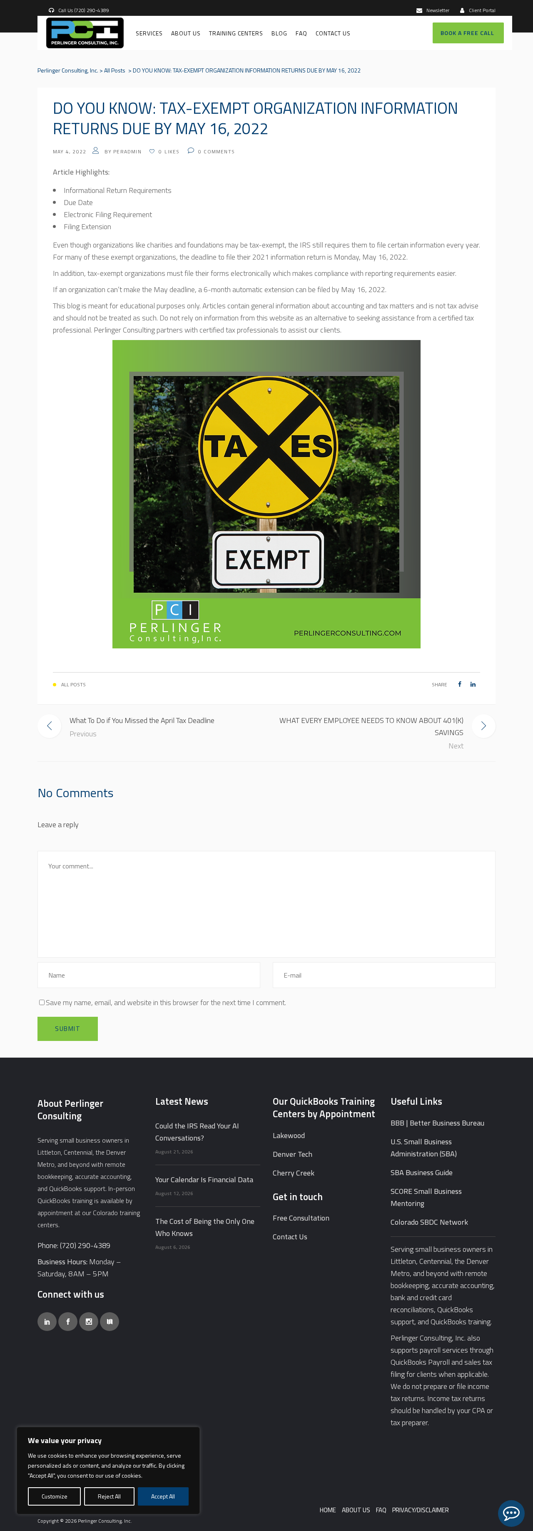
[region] (108, 1470)
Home (328, 1510)
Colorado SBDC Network (429, 1222)
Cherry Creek (293, 1172)
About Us (356, 1510)
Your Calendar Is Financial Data (204, 1179)
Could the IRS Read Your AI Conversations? (197, 1131)
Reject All (109, 1496)
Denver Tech (292, 1154)
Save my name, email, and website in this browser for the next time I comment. (166, 1002)
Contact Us (290, 1236)
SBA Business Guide (422, 1172)
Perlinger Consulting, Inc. (67, 70)
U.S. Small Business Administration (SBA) (424, 1147)
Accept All (163, 1496)
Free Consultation (301, 1217)
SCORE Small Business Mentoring (426, 1197)
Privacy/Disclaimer (420, 1510)
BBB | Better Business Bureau (437, 1122)
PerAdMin (127, 151)
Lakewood (289, 1135)
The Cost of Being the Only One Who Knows (204, 1227)
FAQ (381, 1510)
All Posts (114, 70)
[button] (511, 1513)
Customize (54, 1496)
